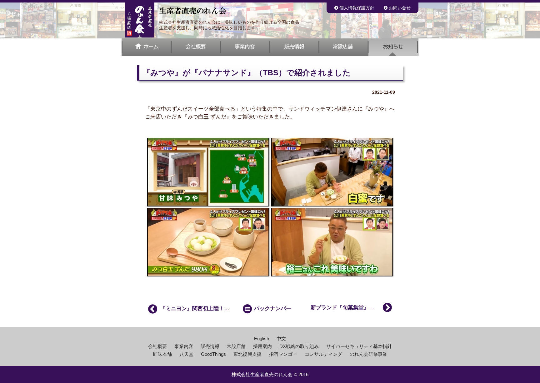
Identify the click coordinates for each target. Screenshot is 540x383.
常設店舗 (343, 47)
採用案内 (262, 346)
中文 (281, 338)
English (261, 338)
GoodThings (213, 354)
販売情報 (294, 47)
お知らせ (393, 47)
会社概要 (196, 47)
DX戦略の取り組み (299, 346)
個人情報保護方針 (356, 7)
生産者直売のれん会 (139, 19)
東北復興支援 (247, 354)
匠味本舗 (162, 354)
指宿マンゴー (283, 354)
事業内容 (245, 47)
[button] (270, 47)
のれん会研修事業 (368, 354)
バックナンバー (271, 309)
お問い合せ (399, 7)
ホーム (146, 47)
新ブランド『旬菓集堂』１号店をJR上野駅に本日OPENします (353, 308)
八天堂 (186, 354)
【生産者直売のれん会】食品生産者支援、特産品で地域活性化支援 (192, 10)
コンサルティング (323, 354)
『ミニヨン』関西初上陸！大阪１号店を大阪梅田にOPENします (195, 309)
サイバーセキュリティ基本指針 (359, 346)
